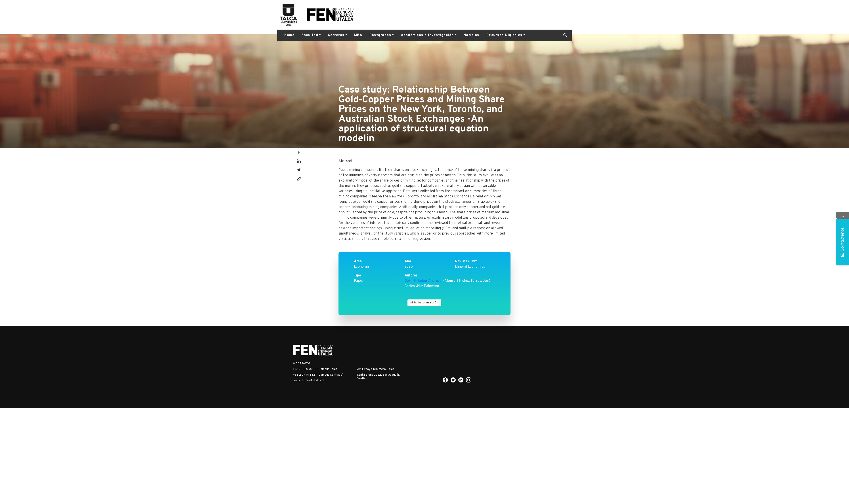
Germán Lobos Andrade (423, 281)
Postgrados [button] (380, 35)
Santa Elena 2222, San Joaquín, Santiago (378, 376)
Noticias (471, 35)
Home (289, 35)
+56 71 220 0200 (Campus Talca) (315, 369)
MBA (358, 35)
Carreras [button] (336, 35)
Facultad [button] (310, 35)
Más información (424, 303)
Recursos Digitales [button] (504, 35)
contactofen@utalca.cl (308, 380)
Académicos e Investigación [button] (427, 35)
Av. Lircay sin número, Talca (375, 369)
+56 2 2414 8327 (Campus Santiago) (318, 375)
